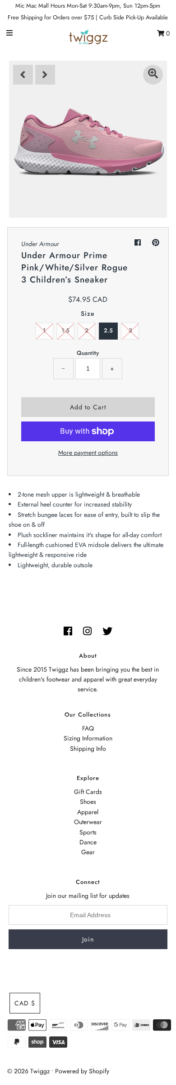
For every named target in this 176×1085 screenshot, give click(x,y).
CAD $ (24, 1003)
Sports (88, 832)
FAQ (88, 728)
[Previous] (23, 75)
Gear (88, 851)
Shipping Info (88, 748)
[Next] (45, 75)
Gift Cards (88, 791)
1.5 (65, 330)
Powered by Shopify (82, 1071)
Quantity (88, 353)
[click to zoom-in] (153, 75)
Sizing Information (88, 738)
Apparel (87, 811)
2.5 (108, 330)
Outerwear (88, 821)
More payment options (88, 452)
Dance (88, 842)
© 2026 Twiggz (28, 1071)
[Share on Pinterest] (155, 243)
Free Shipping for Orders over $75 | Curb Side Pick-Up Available (88, 17)
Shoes (88, 801)
